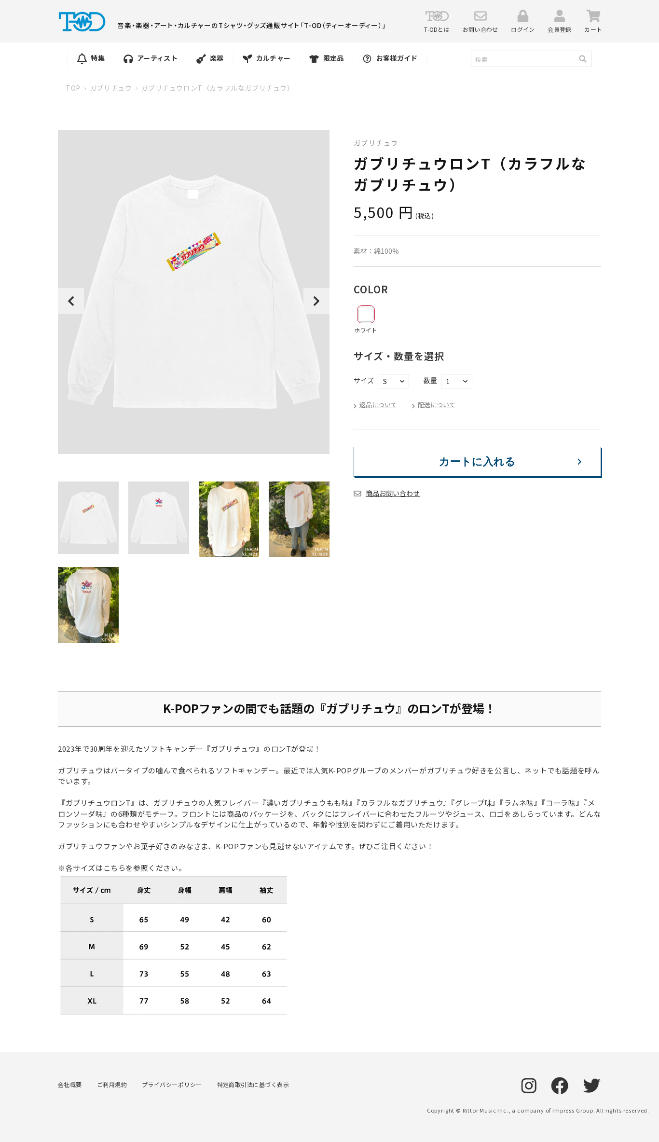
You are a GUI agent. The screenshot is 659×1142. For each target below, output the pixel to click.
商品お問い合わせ (393, 493)
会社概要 (70, 1084)
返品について (378, 404)
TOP (73, 88)
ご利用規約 (112, 1084)
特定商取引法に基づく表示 (253, 1084)
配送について (436, 404)
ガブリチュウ (111, 88)
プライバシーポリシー (172, 1084)
